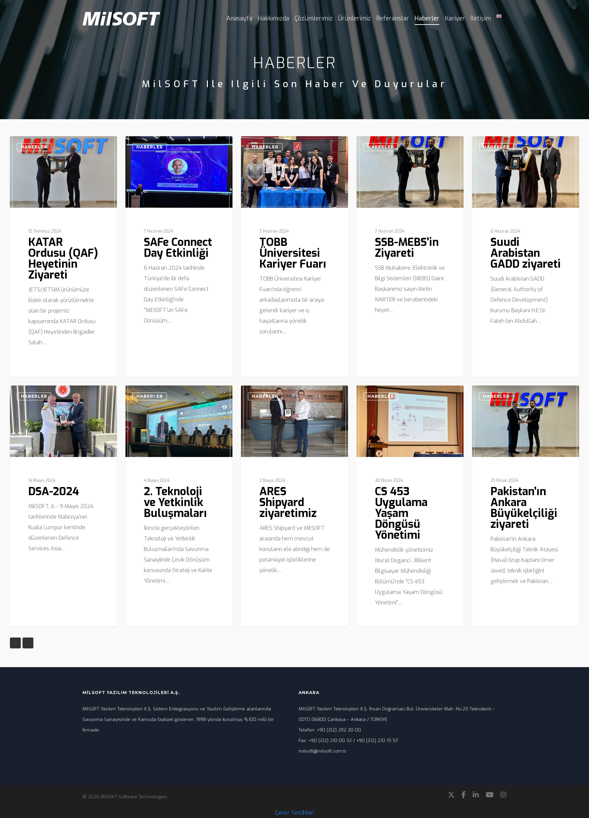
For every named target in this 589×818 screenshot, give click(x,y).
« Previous (15, 643)
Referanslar (392, 18)
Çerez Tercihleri (294, 812)
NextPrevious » (27, 643)
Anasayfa (239, 18)
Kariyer (455, 18)
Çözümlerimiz (313, 18)
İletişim (480, 18)
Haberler (426, 18)
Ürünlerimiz (354, 18)
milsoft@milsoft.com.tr (322, 751)
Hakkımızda (273, 18)
